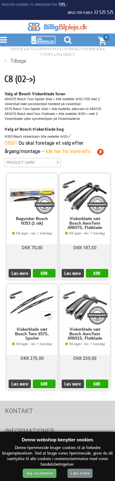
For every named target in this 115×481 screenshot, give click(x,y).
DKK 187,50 (84, 247)
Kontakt (19, 411)
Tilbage (17, 61)
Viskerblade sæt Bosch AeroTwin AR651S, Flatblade (84, 334)
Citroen (46, 54)
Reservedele (48, 49)
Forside (16, 49)
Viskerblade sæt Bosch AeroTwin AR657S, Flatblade (84, 223)
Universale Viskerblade (82, 49)
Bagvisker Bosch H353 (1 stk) (32, 221)
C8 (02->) (69, 54)
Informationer (29, 431)
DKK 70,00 (32, 247)
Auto (30, 49)
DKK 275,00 (32, 358)
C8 (58, 54)
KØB (44, 273)
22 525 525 (103, 12)
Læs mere (20, 273)
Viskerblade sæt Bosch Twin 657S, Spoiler (32, 334)
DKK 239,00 (84, 358)
